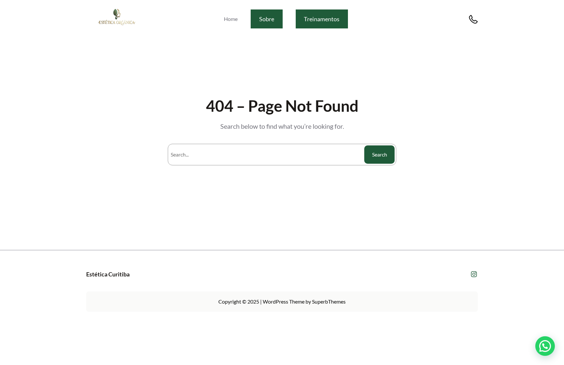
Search (379, 154)
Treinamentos (321, 19)
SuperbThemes (329, 301)
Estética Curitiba (108, 274)
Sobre (266, 19)
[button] (545, 346)
